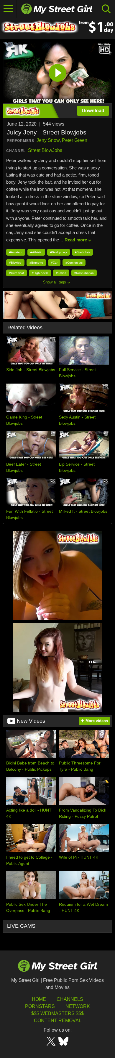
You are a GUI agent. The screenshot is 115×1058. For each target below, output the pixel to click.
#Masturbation (84, 273)
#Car (54, 262)
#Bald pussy (58, 252)
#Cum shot (16, 273)
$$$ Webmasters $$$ (57, 1013)
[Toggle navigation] (8, 9)
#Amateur (15, 252)
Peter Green (74, 140)
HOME (39, 999)
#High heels (40, 273)
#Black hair (82, 252)
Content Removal (57, 1020)
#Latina (61, 273)
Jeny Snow (48, 140)
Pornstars (40, 1006)
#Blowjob (15, 262)
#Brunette (36, 262)
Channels (70, 999)
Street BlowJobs (45, 150)
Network (77, 1006)
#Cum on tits (74, 262)
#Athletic (36, 252)
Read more (76, 239)
